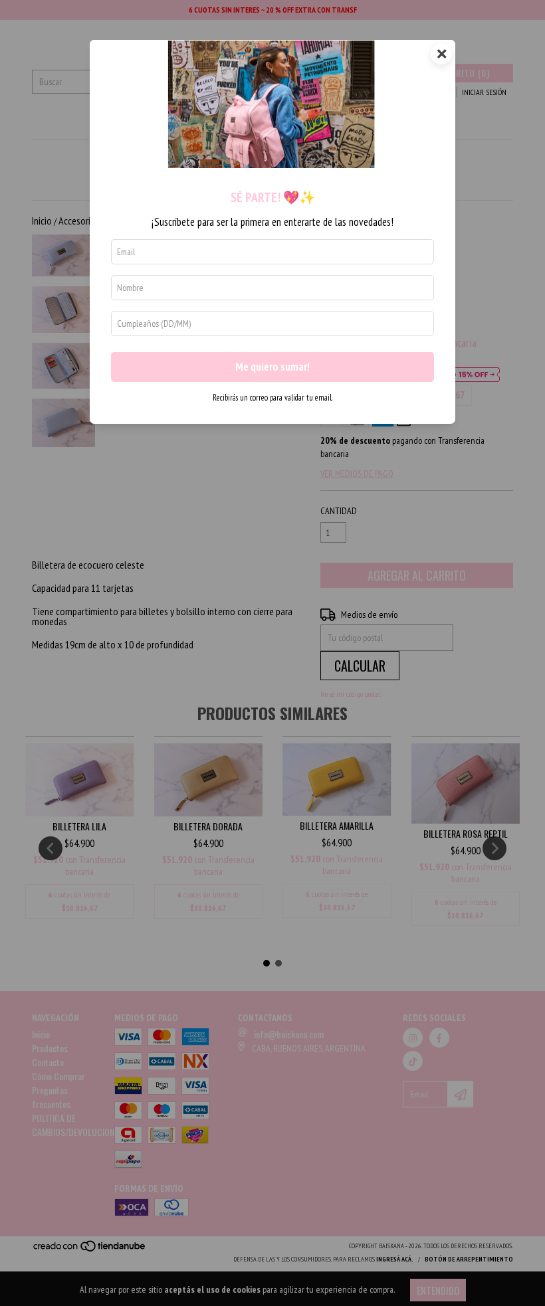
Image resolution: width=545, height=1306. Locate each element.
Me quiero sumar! (272, 366)
